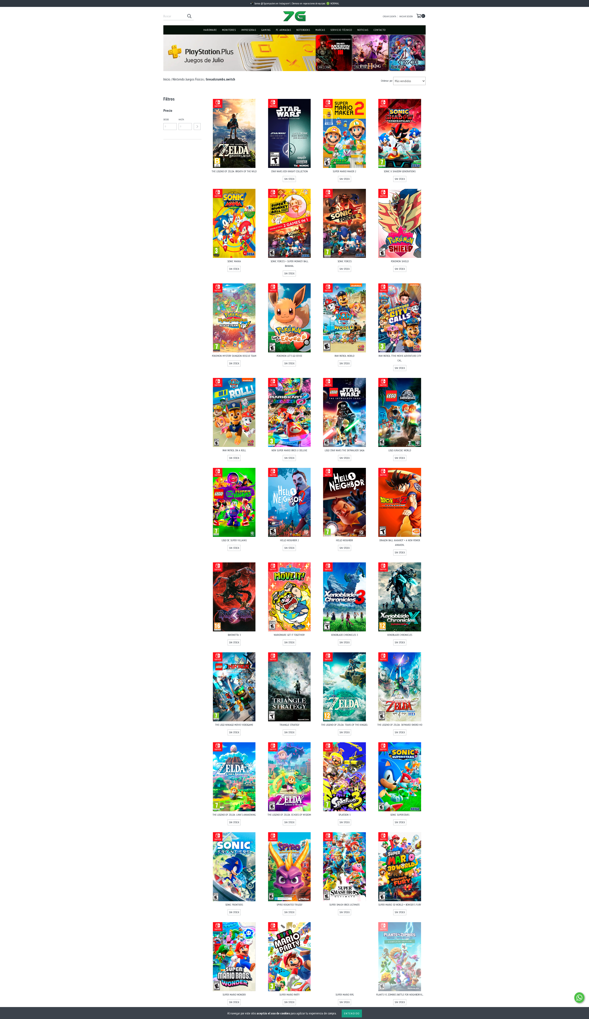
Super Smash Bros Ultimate (344, 904)
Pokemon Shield (400, 261)
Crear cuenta (389, 16)
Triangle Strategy (289, 724)
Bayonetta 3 (234, 634)
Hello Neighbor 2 (289, 540)
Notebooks (303, 30)
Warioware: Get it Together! (289, 634)
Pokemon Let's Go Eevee (289, 355)
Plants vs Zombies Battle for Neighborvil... (399, 994)
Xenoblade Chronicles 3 (344, 634)
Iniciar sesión (406, 16)
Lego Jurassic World (399, 450)
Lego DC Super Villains (234, 540)
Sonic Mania (234, 261)
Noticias (362, 30)
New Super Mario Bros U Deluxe (289, 450)
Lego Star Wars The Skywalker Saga (344, 450)
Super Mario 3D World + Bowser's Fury (399, 904)
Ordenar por (387, 80)
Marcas (320, 30)
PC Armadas (283, 30)
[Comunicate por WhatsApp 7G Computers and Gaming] (579, 997)
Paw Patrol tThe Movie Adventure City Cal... (399, 358)
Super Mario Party (289, 994)
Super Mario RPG (344, 994)
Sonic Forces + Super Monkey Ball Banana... (289, 263)
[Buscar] (189, 16)
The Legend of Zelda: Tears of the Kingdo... (344, 724)
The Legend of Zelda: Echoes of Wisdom (289, 814)
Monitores (229, 30)
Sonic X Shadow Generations (400, 171)
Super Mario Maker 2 (344, 171)
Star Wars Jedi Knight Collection (289, 171)
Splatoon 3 (344, 814)
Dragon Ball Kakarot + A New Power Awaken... (399, 542)
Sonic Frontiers (234, 904)
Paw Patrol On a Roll (234, 450)
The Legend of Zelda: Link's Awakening (234, 814)
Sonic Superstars (399, 814)
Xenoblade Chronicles (399, 634)
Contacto (380, 30)
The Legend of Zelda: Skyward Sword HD (399, 724)
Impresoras (248, 30)
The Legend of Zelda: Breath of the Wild (234, 171)
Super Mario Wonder (234, 994)
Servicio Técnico (341, 30)
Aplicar (197, 126)
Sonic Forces (345, 261)
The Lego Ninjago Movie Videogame (234, 724)
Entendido (352, 1013)
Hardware (210, 30)
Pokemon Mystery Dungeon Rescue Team (234, 355)
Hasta (181, 119)
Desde (166, 119)
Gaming (266, 30)
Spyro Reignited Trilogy (289, 904)
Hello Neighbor (344, 540)
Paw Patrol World (344, 355)
